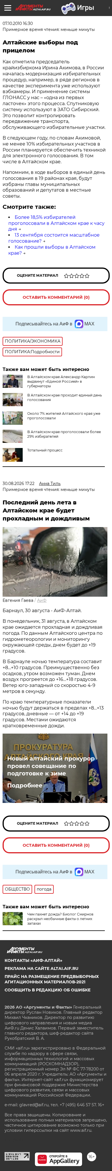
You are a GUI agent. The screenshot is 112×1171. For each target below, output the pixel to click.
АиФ (42, 600)
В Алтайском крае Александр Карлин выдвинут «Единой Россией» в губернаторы (61, 381)
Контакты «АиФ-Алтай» (33, 960)
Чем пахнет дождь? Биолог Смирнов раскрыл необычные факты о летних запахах (60, 919)
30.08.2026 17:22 (18, 483)
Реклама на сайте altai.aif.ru (41, 968)
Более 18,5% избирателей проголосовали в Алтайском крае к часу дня (56, 223)
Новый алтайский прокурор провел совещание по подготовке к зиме (51, 766)
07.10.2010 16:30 (18, 23)
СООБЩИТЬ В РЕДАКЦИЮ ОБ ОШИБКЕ (47, 990)
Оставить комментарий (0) (56, 297)
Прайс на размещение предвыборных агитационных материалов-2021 (52, 979)
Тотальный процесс (45, 450)
